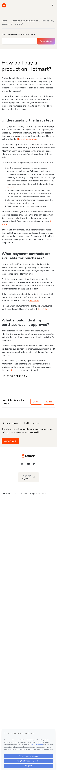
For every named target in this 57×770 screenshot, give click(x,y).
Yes (38, 401)
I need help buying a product (25, 20)
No (50, 401)
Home (4, 20)
